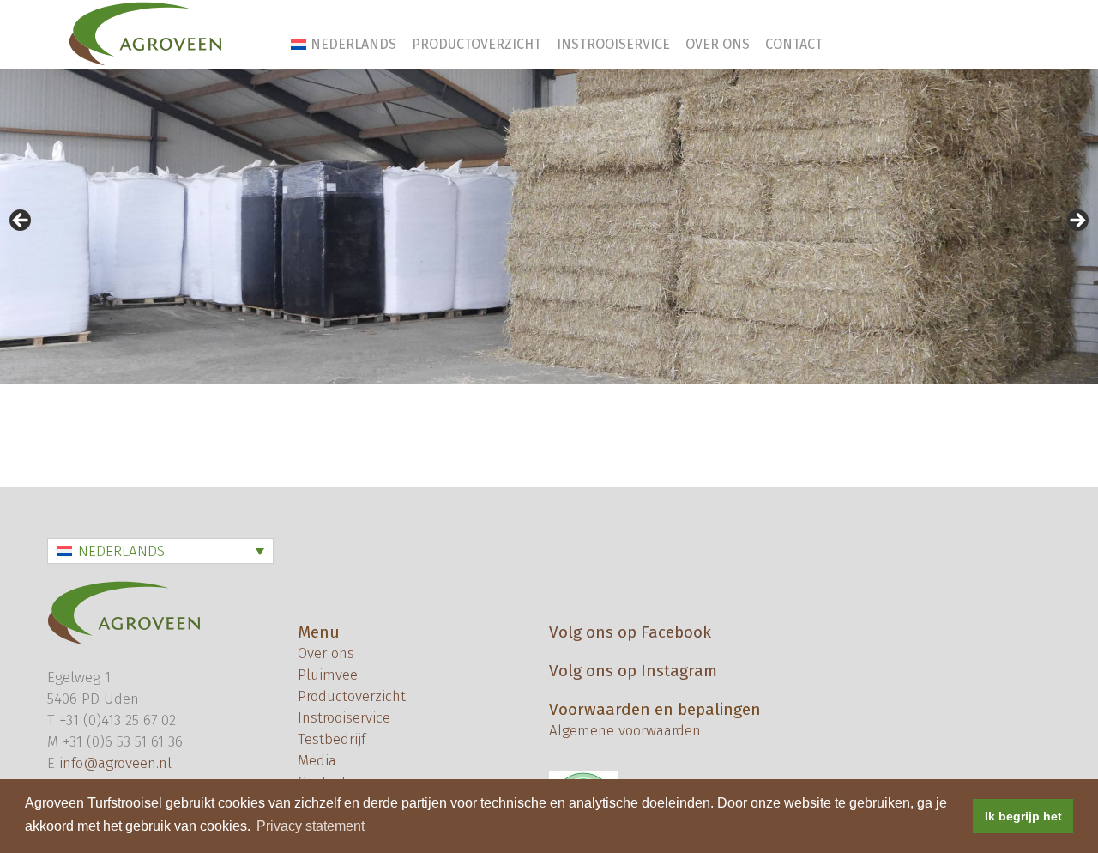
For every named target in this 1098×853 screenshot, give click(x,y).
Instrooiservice (613, 44)
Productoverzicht (476, 44)
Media (317, 761)
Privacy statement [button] (310, 826)
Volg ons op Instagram (633, 671)
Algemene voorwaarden (625, 731)
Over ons (717, 44)
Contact (794, 44)
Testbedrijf (331, 739)
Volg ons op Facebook (630, 632)
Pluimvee (328, 675)
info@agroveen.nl (115, 763)
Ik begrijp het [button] (1023, 816)
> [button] (1076, 221)
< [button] (21, 221)
